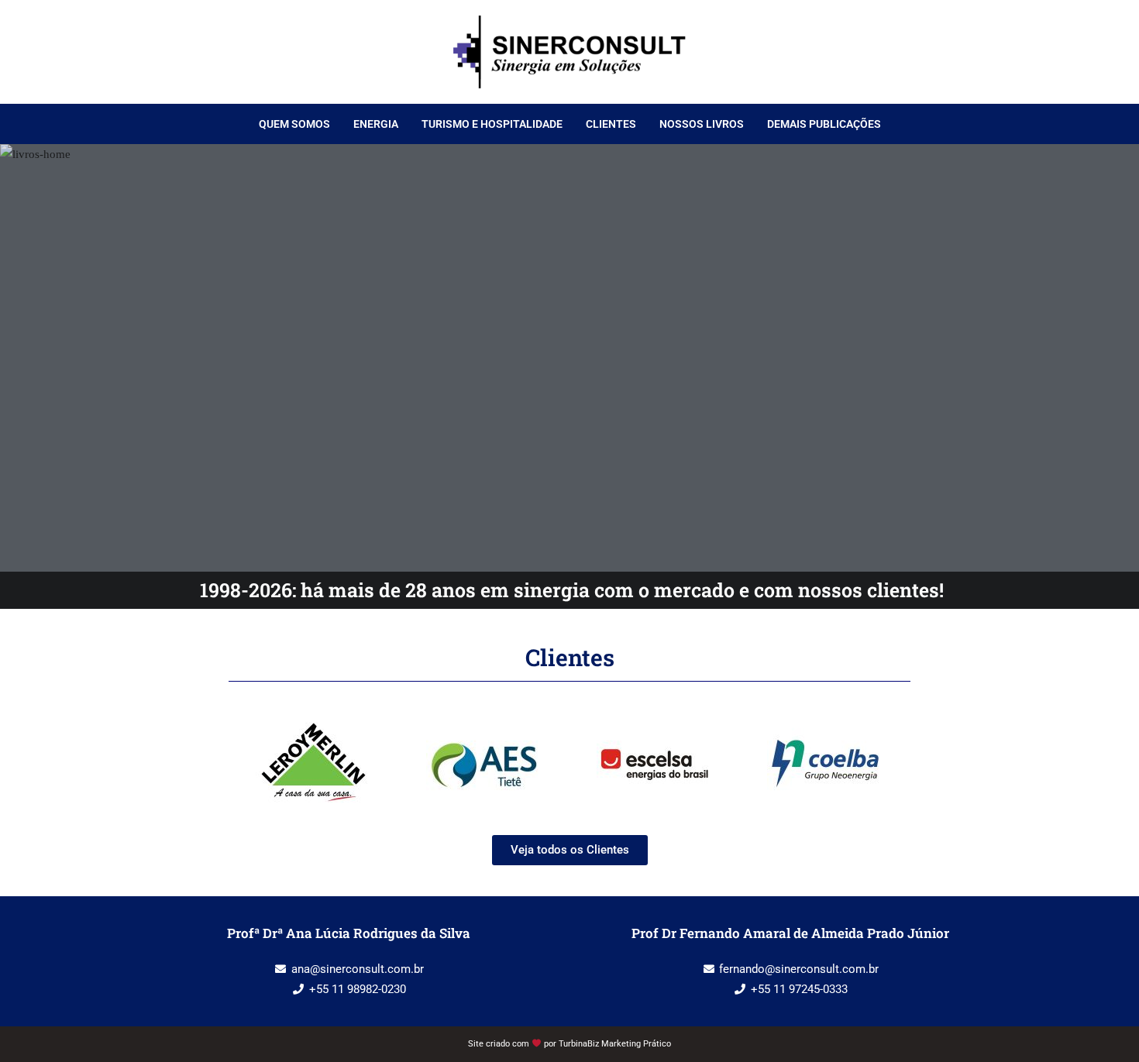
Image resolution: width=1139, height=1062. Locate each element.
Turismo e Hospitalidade (492, 124)
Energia (375, 124)
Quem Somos (294, 124)
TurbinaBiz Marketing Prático (615, 1044)
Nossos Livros (701, 124)
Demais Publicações (824, 124)
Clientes (611, 124)
